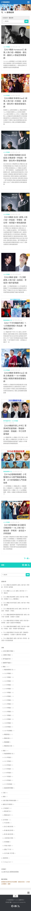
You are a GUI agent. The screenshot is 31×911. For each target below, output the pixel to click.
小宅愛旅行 (6, 808)
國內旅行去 (7, 811)
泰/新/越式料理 (8, 834)
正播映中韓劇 (7, 655)
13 (28, 452)
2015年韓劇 (7, 700)
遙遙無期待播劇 (8, 788)
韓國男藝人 (7, 734)
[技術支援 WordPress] (10, 902)
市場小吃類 (7, 845)
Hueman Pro (22, 902)
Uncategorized (7, 862)
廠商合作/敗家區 (7, 804)
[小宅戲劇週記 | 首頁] (7, 2)
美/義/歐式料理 (8, 830)
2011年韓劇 (7, 715)
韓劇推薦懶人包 (7, 320)
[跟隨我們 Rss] (29, 565)
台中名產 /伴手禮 (9, 853)
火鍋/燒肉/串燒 (8, 838)
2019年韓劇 (6, 152)
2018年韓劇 (7, 688)
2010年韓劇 (7, 719)
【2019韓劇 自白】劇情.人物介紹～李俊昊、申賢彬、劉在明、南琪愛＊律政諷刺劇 (15, 220)
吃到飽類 (6, 842)
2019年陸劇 (7, 769)
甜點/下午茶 (7, 849)
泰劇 (4, 796)
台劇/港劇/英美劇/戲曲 (9, 800)
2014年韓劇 (7, 704)
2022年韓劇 (6, 274)
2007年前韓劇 (8, 730)
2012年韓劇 (7, 711)
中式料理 (6, 823)
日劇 (4, 792)
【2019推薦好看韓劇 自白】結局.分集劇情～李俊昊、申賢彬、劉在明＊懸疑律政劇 (15, 158)
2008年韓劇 (7, 727)
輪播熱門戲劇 (7, 663)
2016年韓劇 (7, 696)
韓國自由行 (7, 815)
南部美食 (5, 858)
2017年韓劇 (7, 692)
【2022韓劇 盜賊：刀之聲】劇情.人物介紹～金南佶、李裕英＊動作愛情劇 (15, 280)
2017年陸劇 (7, 776)
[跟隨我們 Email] (26, 565)
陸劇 (4, 750)
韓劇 (4, 666)
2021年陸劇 (7, 761)
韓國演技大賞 (8, 746)
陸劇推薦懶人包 (8, 753)
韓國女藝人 (7, 738)
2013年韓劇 (7, 708)
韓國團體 (6, 742)
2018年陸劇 (7, 772)
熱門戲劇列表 (7, 421)
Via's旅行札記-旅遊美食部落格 (10, 872)
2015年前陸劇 (8, 784)
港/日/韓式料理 (8, 826)
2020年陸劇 (7, 765)
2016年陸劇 (7, 780)
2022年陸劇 (7, 757)
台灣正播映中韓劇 (8, 651)
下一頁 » (27, 558)
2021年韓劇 (6, 47)
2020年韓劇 (6, 95)
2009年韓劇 (7, 723)
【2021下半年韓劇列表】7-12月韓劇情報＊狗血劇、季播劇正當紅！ (14, 326)
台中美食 (5, 820)
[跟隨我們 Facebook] (23, 565)
